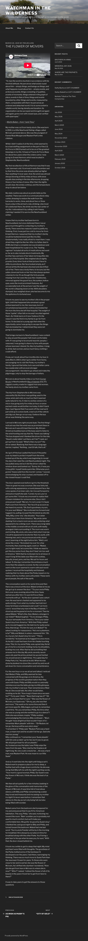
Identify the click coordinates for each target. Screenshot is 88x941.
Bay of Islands (33, 382)
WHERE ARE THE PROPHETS (66, 72)
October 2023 (60, 142)
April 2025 (58, 121)
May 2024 (58, 134)
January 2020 (60, 163)
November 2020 (61, 146)
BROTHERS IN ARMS (63, 60)
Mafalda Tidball (60, 96)
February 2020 (60, 159)
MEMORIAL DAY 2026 (63, 66)
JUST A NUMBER (72, 88)
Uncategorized (16, 897)
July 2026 (58, 112)
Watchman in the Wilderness (28, 10)
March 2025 (59, 125)
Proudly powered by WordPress (16, 936)
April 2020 (59, 151)
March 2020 (59, 155)
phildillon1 (28, 43)
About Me (9, 28)
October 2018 (60, 168)
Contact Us (29, 28)
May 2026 (58, 116)
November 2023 (61, 138)
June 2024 (59, 129)
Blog (19, 28)
